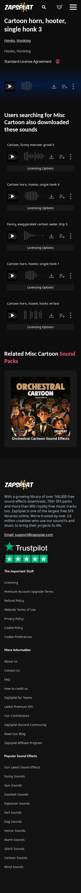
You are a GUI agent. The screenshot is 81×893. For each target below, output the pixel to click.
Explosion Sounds (17, 803)
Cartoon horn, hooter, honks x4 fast (33, 303)
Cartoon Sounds (15, 858)
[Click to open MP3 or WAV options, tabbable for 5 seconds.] (54, 86)
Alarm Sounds (14, 840)
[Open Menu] (73, 7)
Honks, (10, 40)
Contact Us (12, 670)
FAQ (7, 679)
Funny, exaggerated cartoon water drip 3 (37, 224)
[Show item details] (73, 86)
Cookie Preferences (18, 637)
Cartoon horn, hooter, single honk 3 (35, 25)
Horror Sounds (14, 831)
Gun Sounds (13, 785)
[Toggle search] (43, 7)
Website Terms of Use (20, 610)
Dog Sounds (13, 821)
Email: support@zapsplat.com (28, 534)
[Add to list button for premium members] (64, 86)
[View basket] (59, 7)
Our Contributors (16, 716)
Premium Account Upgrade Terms (28, 591)
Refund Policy (14, 600)
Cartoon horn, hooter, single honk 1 (33, 264)
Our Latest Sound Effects (22, 767)
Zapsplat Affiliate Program (23, 743)
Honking (24, 40)
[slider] (33, 85)
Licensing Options (40, 168)
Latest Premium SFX (18, 707)
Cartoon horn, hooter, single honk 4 (33, 184)
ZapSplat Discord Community (25, 725)
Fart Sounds (13, 812)
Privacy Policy (14, 619)
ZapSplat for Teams (18, 698)
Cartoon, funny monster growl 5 (30, 145)
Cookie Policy (13, 628)
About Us (10, 661)
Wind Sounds (14, 867)
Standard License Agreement (28, 61)
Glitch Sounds (14, 849)
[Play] (10, 86)
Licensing (11, 582)
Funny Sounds (14, 776)
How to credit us (16, 688)
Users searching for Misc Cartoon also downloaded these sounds (36, 123)
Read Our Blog (14, 734)
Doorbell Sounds (16, 794)
